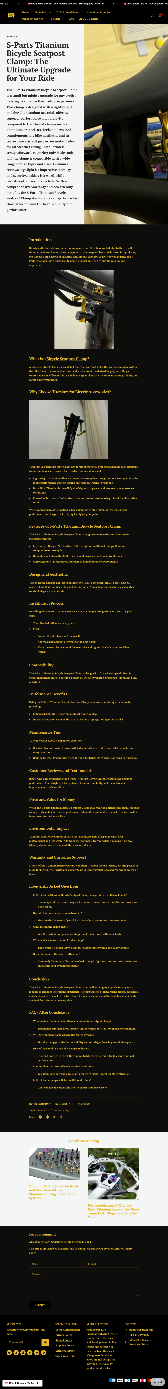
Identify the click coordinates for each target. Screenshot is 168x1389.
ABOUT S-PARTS (89, 18)
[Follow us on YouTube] (36, 1352)
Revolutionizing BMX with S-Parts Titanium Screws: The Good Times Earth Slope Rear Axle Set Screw (113, 1211)
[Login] (152, 15)
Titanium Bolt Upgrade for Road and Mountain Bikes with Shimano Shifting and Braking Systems (53, 1192)
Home (25, 12)
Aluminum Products (99, 12)
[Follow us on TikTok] (43, 1352)
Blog (71, 18)
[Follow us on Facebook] (9, 1352)
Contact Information (67, 1329)
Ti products (41, 12)
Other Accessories (32, 18)
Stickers (56, 18)
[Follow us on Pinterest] (29, 1352)
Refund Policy (63, 1340)
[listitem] (40, 1117)
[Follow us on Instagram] (23, 1352)
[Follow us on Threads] (16, 1352)
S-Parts (38, 987)
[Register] (45, 1342)
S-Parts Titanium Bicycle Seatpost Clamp (85, 526)
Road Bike (13, 37)
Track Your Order (65, 1356)
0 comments (83, 1103)
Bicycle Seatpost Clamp (66, 358)
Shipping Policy (64, 1345)
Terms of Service (123, 1248)
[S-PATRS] (84, 272)
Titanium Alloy (60, 1110)
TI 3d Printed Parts (67, 12)
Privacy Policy (99, 1248)
